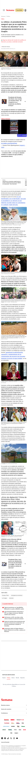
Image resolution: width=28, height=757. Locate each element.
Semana (3, 16)
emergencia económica (16, 595)
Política (8, 16)
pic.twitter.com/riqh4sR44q (9, 143)
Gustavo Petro (5, 595)
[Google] (2, 738)
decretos (11, 598)
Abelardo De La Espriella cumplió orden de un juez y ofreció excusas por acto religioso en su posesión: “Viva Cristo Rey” (11, 183)
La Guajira (4, 598)
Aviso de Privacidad (6, 742)
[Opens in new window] (5, 738)
